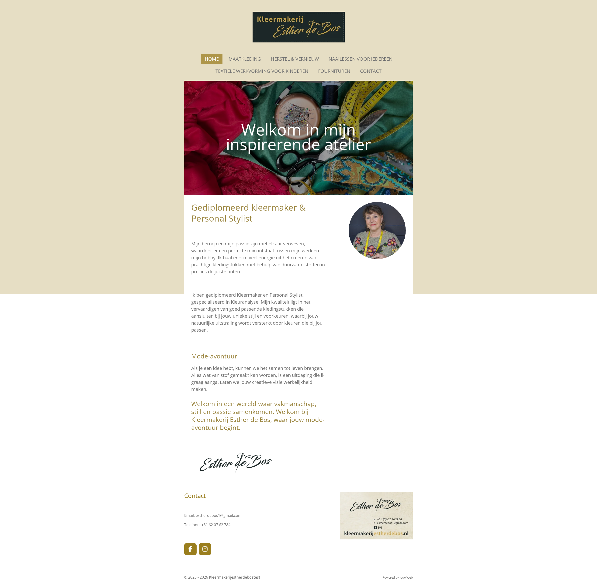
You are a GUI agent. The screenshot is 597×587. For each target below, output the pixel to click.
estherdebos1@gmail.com (219, 515)
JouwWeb (406, 577)
